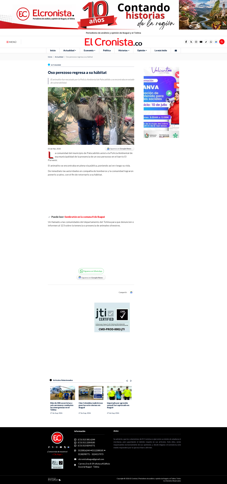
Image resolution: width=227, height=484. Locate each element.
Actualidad (68, 50)
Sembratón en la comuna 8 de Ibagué (85, 216)
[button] (211, 42)
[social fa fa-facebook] (186, 42)
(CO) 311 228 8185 (86, 442)
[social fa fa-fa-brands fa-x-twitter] (191, 42)
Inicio (53, 50)
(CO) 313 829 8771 (86, 445)
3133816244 (84, 450)
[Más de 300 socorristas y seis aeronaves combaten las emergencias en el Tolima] (62, 393)
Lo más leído (161, 50)
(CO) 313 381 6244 (86, 439)
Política (107, 50)
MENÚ (12, 41)
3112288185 (98, 450)
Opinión (141, 50)
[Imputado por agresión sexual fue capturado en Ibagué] (119, 393)
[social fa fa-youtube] (201, 42)
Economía (89, 50)
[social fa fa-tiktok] (206, 42)
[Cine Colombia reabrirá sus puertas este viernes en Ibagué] (91, 393)
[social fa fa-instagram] (196, 42)
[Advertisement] (91, 195)
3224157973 (97, 454)
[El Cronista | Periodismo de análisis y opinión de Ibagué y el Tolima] (113, 42)
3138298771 (84, 454)
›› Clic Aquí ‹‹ (57, 454)
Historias (123, 50)
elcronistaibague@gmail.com (91, 459)
